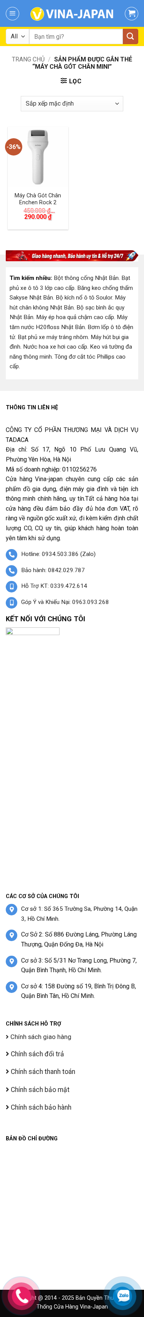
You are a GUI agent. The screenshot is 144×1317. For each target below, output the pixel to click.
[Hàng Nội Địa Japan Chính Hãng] (72, 13)
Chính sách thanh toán (42, 1071)
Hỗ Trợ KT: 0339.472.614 (54, 585)
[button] (12, 13)
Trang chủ (28, 59)
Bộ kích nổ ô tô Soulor (84, 297)
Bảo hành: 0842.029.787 (53, 570)
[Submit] (130, 36)
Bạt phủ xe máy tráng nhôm (53, 337)
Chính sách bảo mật (39, 1090)
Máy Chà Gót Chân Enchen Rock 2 (38, 199)
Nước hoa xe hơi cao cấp (55, 346)
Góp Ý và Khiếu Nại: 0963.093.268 (65, 602)
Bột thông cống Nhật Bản (86, 278)
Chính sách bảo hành (40, 1107)
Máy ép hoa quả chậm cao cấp (75, 317)
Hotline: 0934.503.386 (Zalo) (58, 554)
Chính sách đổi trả (36, 1054)
